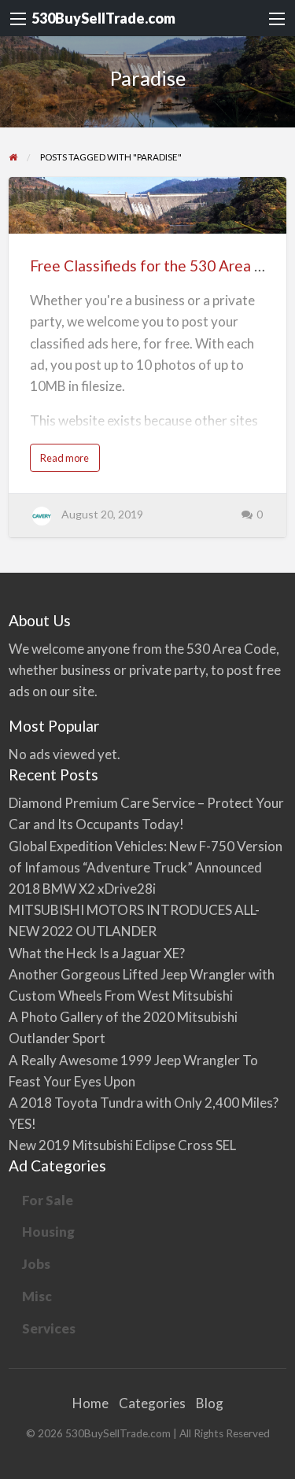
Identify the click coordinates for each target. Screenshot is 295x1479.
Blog (209, 1403)
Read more (67, 461)
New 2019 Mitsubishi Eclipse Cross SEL (122, 1145)
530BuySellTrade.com (103, 18)
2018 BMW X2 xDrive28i (82, 888)
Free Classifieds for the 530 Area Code (160, 265)
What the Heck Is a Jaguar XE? (97, 953)
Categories (152, 1403)
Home (90, 1403)
